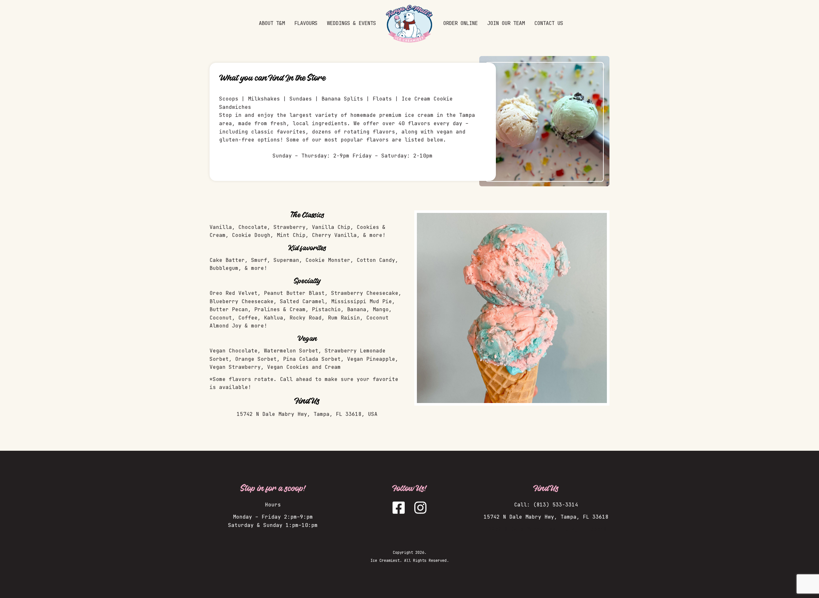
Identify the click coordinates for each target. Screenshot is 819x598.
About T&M (272, 23)
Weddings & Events (351, 23)
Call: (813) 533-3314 (546, 504)
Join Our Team (506, 23)
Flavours (305, 23)
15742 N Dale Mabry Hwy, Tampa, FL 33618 (546, 516)
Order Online (460, 23)
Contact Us (548, 23)
